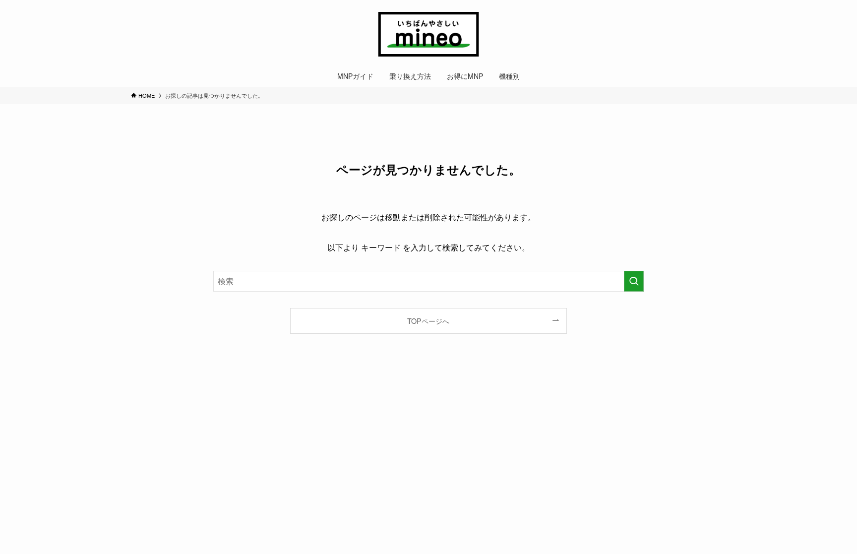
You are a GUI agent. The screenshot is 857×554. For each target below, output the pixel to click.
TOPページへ (428, 320)
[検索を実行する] (634, 281)
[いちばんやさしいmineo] (428, 34)
